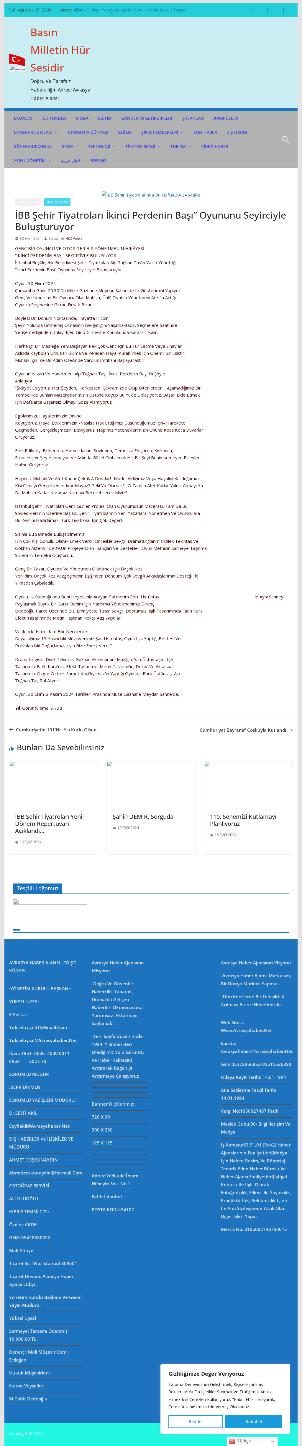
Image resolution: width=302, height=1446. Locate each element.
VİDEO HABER (214, 146)
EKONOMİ (24, 118)
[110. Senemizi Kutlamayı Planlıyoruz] (248, 765)
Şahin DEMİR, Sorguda (143, 817)
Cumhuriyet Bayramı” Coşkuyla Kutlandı (243, 730)
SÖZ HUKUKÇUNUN (33, 146)
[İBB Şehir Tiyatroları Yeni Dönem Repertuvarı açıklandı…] (53, 765)
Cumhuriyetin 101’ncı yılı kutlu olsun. (57, 730)
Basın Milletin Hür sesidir (60, 50)
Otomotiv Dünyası (87, 132)
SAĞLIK (125, 132)
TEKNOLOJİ (99, 146)
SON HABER (205, 132)
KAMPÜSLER (226, 118)
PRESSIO (97, 160)
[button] (55, 132)
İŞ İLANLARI (192, 118)
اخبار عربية (70, 160)
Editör (54, 238)
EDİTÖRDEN (54, 118)
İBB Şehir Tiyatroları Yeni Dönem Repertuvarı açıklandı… (48, 824)
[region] (225, 1399)
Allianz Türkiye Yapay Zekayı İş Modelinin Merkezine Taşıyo (129, 10)
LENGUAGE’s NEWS (33, 132)
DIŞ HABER (237, 132)
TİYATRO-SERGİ (140, 146)
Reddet (196, 1421)
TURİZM (178, 146)
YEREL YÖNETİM (30, 160)
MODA (82, 118)
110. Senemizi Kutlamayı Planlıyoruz (243, 820)
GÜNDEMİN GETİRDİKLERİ (146, 118)
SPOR (67, 146)
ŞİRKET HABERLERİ (159, 132)
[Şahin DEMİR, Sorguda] (151, 765)
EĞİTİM (105, 118)
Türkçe (243, 1440)
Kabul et (254, 1421)
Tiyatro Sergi (28, 202)
